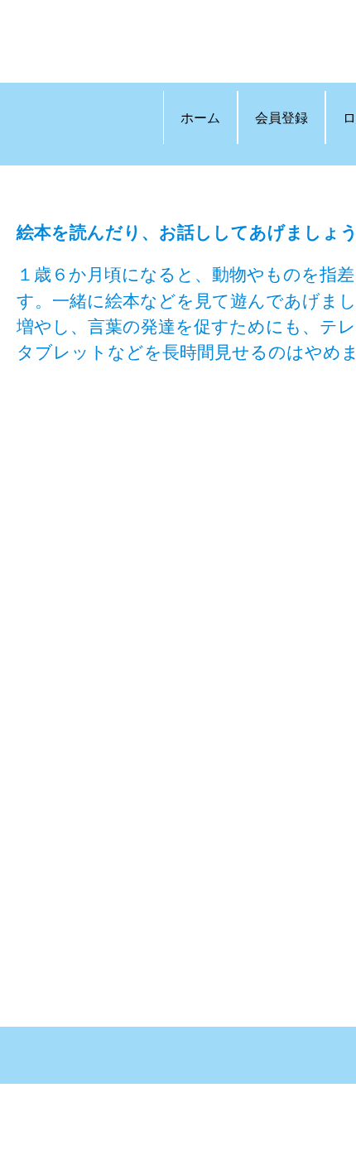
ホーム (200, 117)
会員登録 (281, 117)
